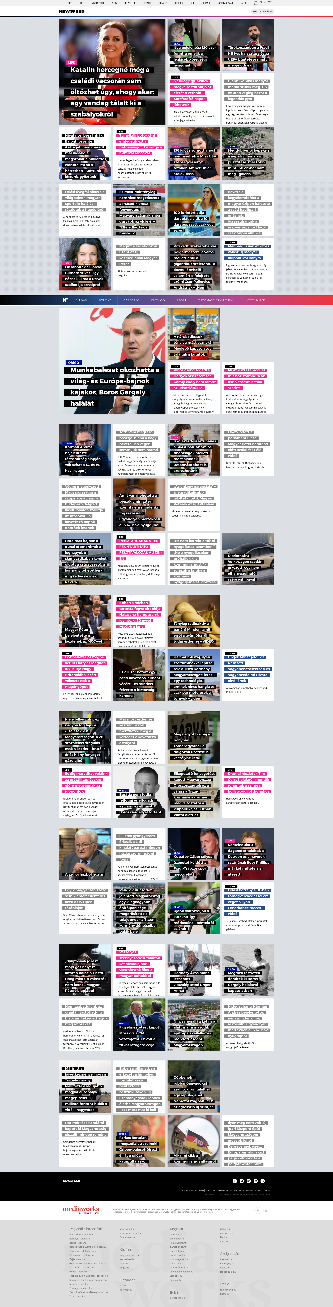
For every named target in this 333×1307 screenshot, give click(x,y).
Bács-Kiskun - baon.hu (81, 1234)
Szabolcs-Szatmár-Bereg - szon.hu (88, 1292)
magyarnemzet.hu (130, 1255)
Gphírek (179, 3)
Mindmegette (98, 3)
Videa (114, 3)
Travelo (163, 3)
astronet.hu (176, 1234)
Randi (207, 3)
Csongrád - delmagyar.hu (83, 1251)
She (192, 3)
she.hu (224, 1241)
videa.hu (225, 1267)
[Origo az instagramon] (249, 1181)
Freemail (147, 3)
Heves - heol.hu (78, 1271)
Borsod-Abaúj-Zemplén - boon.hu (87, 1246)
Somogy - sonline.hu (80, 1288)
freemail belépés (262, 11)
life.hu (223, 1237)
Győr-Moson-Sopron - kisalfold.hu (87, 1263)
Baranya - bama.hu (80, 1238)
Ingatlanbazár (225, 3)
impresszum (251, 1191)
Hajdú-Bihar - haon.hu (81, 1267)
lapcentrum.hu (228, 1271)
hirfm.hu (224, 1293)
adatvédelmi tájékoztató (193, 1191)
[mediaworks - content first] (81, 1210)
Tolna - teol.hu (77, 1296)
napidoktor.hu (177, 1255)
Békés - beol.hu (78, 1242)
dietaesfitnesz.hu (179, 1267)
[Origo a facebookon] (235, 1181)
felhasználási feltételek (217, 1191)
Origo (69, 3)
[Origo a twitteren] (242, 1181)
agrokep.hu (126, 1289)
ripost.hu (225, 1228)
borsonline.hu (177, 1297)
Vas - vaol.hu (127, 1228)
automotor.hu (177, 1238)
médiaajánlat (264, 1191)
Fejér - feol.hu (77, 1259)
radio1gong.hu (228, 1289)
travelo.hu (175, 1263)
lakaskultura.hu (178, 1242)
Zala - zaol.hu (127, 1237)
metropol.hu (226, 1233)
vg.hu (123, 1285)
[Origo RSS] (263, 1181)
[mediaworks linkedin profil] (266, 1210)
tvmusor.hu (176, 1280)
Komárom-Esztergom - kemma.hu (88, 1280)
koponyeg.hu (227, 1263)
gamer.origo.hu (178, 1246)
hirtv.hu (124, 1263)
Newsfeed (130, 3)
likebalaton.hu (177, 1251)
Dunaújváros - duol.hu (81, 1255)
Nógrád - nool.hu (78, 1284)
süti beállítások (237, 1191)
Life (82, 3)
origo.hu (124, 1267)
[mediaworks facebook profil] (257, 1210)
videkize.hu (176, 1275)
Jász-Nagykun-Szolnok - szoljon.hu (88, 1275)
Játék (243, 3)
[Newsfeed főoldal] (71, 1181)
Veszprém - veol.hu (130, 1233)
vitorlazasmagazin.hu (181, 1271)
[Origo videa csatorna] (256, 1181)
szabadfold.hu (127, 1259)
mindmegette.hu (179, 1259)
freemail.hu (226, 1259)
